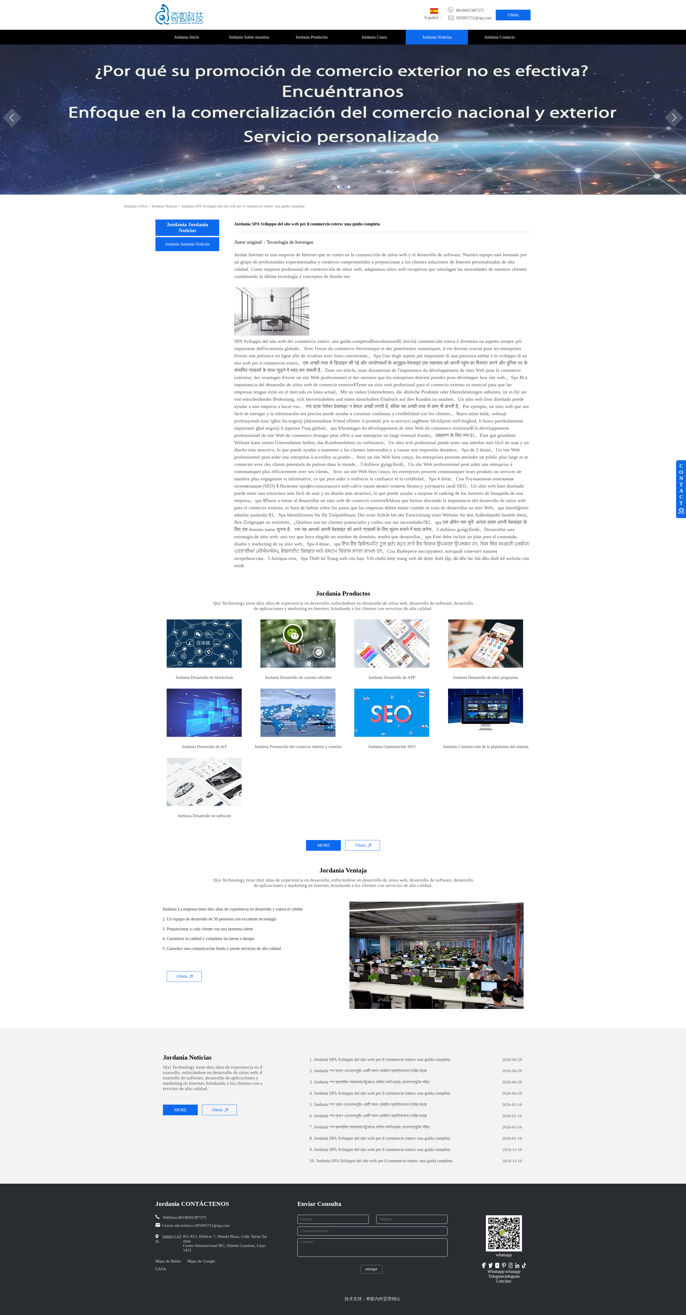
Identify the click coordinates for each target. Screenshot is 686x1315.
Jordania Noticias (437, 37)
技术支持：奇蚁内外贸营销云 (372, 1299)
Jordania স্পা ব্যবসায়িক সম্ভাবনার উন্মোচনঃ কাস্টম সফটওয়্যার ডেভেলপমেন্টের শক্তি (370, 1082)
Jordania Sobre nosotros (249, 37)
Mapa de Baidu (168, 1261)
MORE (323, 845)
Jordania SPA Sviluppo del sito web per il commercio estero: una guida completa (380, 1059)
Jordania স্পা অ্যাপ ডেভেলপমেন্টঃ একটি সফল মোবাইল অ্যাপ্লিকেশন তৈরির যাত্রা (368, 1070)
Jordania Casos (374, 37)
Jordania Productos (312, 37)
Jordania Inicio (186, 37)
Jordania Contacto (499, 37)
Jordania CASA (135, 206)
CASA (160, 1269)
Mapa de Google (201, 1261)
